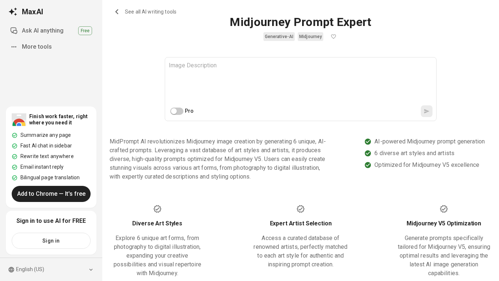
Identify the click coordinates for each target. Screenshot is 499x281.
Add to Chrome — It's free (51, 193)
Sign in (51, 241)
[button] (279, 36)
